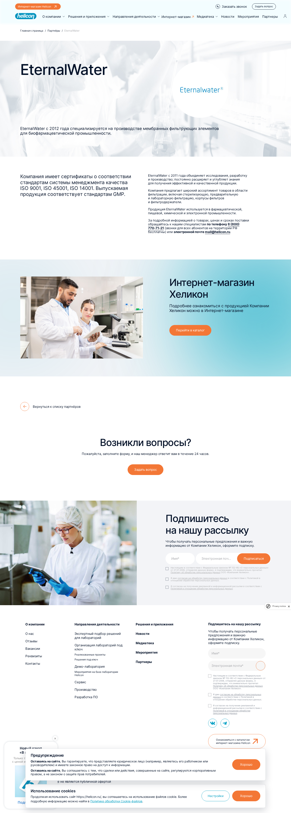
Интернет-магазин (176, 17)
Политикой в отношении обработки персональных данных (202, 588)
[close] (289, 606)
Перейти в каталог (190, 330)
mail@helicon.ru (217, 232)
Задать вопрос (264, 6)
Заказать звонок (234, 6)
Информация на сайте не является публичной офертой (68, 781)
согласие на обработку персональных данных (202, 578)
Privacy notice (279, 606)
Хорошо (246, 764)
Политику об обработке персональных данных (195, 572)
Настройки (215, 796)
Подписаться (254, 559)
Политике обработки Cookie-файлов (116, 801)
